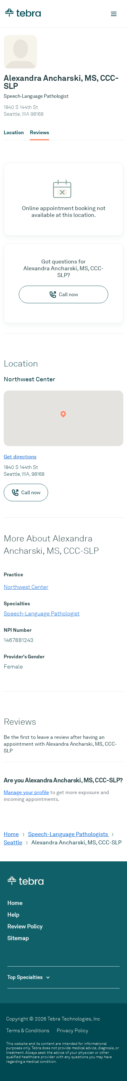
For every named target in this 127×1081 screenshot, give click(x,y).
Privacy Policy (72, 1030)
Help (13, 914)
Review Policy (25, 926)
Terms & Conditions (27, 1030)
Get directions (20, 457)
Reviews (39, 132)
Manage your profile (26, 792)
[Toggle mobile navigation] (114, 14)
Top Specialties (25, 977)
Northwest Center (26, 587)
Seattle (13, 842)
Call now (68, 294)
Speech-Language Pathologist (42, 613)
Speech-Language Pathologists (68, 834)
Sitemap (18, 938)
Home (11, 834)
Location (14, 132)
